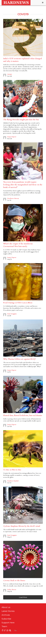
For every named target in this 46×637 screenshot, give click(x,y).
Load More (23, 597)
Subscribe (6, 619)
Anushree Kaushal (12, 481)
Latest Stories (8, 611)
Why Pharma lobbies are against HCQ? (19, 359)
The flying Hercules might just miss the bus (21, 119)
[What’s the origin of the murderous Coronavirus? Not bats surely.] (23, 222)
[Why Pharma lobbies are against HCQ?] (23, 338)
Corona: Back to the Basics (14, 580)
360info (9, 74)
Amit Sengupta (12, 314)
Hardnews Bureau (13, 198)
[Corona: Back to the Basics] (23, 559)
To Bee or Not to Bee (12, 469)
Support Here (8, 622)
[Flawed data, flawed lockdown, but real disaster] (23, 394)
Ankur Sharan (11, 590)
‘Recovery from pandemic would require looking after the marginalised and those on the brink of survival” (22, 185)
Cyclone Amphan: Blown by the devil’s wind (21, 526)
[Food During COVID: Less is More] (23, 281)
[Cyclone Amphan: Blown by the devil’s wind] (23, 505)
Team (4, 626)
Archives (6, 615)
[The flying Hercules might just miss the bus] (23, 98)
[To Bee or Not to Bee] (23, 448)
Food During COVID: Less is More (17, 302)
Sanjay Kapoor (11, 137)
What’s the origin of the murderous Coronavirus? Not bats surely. (18, 245)
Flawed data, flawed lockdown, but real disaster (22, 415)
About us (6, 607)
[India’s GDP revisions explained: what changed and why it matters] (23, 37)
